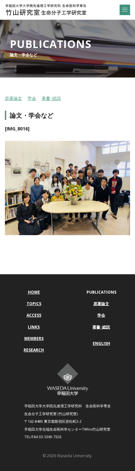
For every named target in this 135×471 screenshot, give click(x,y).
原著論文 (13, 98)
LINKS (34, 327)
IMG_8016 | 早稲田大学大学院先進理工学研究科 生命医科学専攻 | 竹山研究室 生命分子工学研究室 (46, 9)
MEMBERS (34, 338)
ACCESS (34, 315)
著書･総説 (51, 98)
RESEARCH (34, 350)
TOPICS (34, 303)
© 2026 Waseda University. (67, 456)
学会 (32, 98)
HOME (34, 292)
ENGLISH (101, 343)
